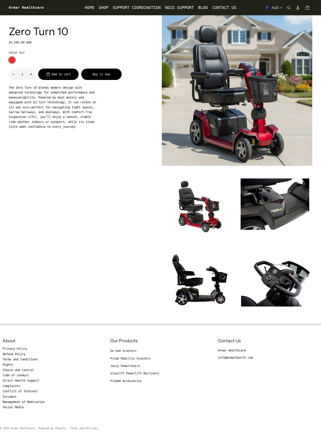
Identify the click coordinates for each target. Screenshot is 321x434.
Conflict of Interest (20, 391)
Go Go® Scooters (123, 351)
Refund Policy (14, 354)
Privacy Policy (15, 348)
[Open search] (288, 7)
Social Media (13, 407)
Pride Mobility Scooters (130, 358)
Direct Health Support (21, 380)
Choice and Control (18, 370)
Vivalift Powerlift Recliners (134, 373)
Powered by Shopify (52, 428)
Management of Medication (24, 402)
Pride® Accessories (126, 381)
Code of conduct (16, 375)
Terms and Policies (84, 428)
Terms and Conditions (20, 359)
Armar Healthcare (232, 350)
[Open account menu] (298, 7)
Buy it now (101, 74)
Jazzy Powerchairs (125, 366)
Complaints (11, 386)
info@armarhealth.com (235, 357)
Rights (8, 364)
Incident (10, 396)
